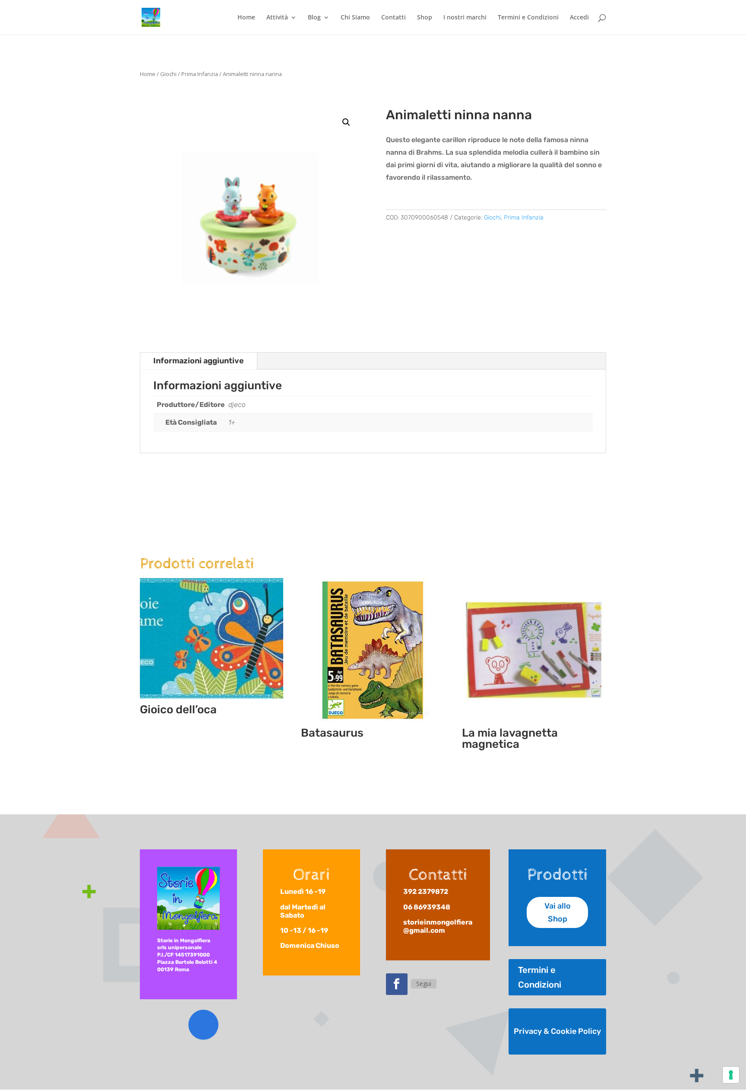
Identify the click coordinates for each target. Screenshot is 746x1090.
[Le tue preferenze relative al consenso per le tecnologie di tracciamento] (731, 1075)
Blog (314, 17)
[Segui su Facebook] (397, 984)
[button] (346, 122)
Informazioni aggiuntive (198, 360)
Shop (424, 17)
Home (246, 17)
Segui (423, 983)
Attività (277, 17)
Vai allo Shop (557, 912)
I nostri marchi (465, 17)
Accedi (579, 17)
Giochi (168, 74)
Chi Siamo (355, 17)
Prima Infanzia (199, 74)
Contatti (393, 17)
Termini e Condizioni (528, 17)
